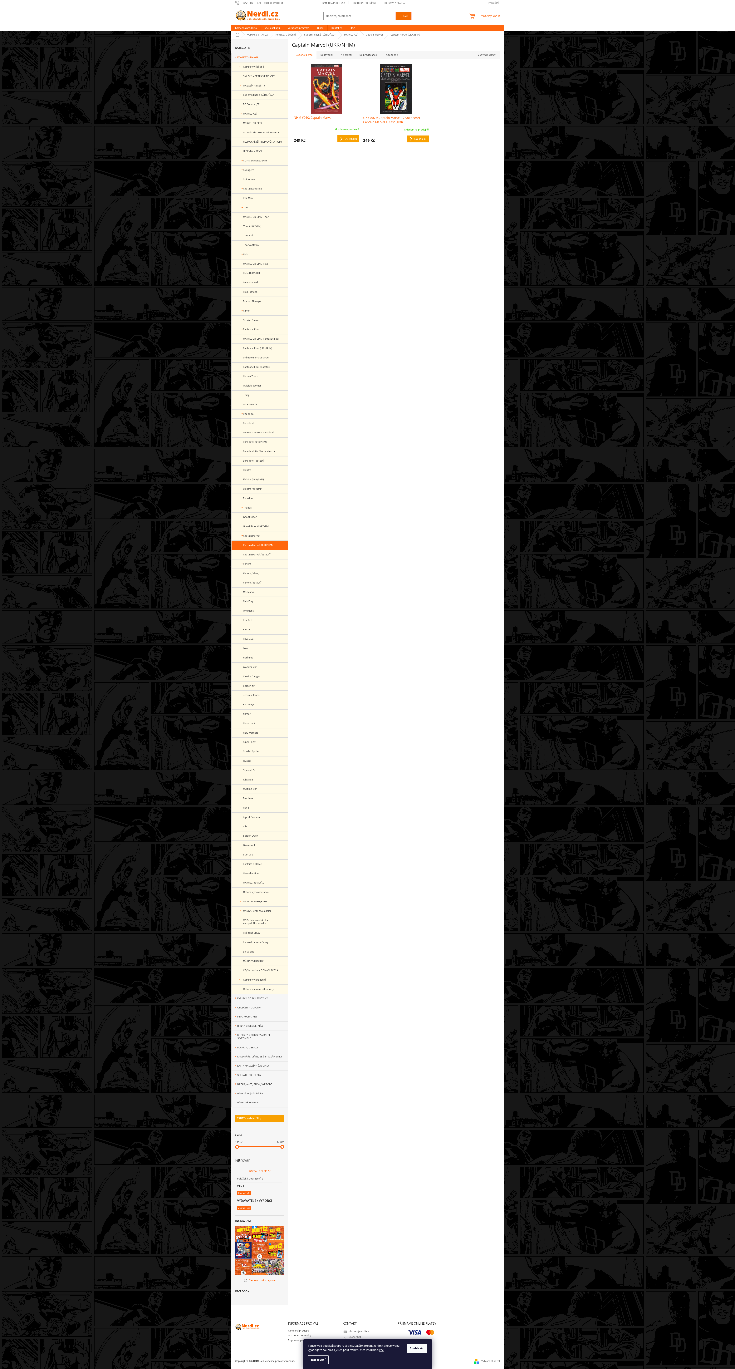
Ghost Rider (250, 517)
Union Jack (249, 723)
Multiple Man (250, 789)
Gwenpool (249, 845)
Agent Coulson (251, 817)
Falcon (247, 630)
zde (381, 1350)
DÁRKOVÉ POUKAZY (248, 1103)
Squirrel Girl (250, 770)
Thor (246, 207)
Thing (246, 395)
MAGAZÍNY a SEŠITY (254, 86)
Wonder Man (250, 667)
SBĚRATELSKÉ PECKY (249, 1075)
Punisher (248, 498)
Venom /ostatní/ (252, 583)
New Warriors (250, 733)
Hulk (245, 254)
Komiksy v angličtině (255, 980)
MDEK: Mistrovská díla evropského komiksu (255, 922)
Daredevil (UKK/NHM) (255, 442)
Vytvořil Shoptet (490, 1361)
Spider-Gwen (250, 836)
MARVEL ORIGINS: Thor (256, 217)
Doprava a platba (394, 3)
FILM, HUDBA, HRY (247, 1017)
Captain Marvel (251, 536)
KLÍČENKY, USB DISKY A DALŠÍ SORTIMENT (253, 1036)
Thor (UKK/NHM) (252, 226)
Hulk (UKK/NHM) (252, 273)
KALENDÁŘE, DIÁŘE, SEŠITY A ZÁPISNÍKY (259, 1057)
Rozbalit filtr (258, 1171)
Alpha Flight (249, 742)
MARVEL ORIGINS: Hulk (255, 264)
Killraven (248, 780)
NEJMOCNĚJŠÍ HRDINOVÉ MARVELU (262, 142)
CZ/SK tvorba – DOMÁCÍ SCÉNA (260, 970)
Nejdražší (346, 55)
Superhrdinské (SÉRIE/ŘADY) (259, 95)
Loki (245, 648)
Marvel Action (251, 873)
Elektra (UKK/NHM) (253, 479)
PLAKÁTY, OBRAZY (247, 1048)
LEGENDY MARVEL (252, 151)
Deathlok (248, 798)
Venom (247, 564)
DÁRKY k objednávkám (250, 1094)
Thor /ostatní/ (251, 245)
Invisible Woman (252, 386)
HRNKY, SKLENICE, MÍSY (250, 1026)
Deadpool (248, 414)
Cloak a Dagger (251, 676)
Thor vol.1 (249, 236)
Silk (245, 827)
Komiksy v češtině (253, 67)
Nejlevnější (327, 55)
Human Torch (250, 376)
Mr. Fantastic (250, 404)
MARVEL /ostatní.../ (253, 883)
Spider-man (249, 179)
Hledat (404, 16)
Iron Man (248, 198)
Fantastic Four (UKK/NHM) (257, 348)
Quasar (247, 761)
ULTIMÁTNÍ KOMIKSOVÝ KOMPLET (262, 133)
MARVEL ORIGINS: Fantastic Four (261, 339)
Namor (247, 714)
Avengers (248, 170)
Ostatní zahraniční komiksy (258, 989)
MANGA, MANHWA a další (257, 911)
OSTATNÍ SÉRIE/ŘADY (255, 902)
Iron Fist (247, 620)
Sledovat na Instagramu (262, 1280)
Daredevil (248, 423)
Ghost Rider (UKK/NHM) (256, 526)
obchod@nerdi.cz (359, 1331)
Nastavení (318, 1360)
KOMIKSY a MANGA (247, 57)
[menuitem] (246, 28)
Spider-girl (249, 686)
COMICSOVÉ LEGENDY (255, 161)
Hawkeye (248, 639)
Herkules (248, 658)
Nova (246, 808)
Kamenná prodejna (333, 3)
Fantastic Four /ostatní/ (256, 367)
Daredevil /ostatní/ (254, 461)
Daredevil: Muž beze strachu (259, 451)
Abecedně (392, 55)
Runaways (249, 705)
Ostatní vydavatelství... (256, 892)
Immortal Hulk (251, 282)
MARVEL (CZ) (250, 114)
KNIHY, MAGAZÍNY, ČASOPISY (253, 1066)
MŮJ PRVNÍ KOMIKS (253, 961)
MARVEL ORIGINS (252, 123)
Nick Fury (248, 601)
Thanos (247, 508)
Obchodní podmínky (364, 3)
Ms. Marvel (249, 592)
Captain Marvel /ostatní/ (257, 555)
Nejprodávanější (369, 55)
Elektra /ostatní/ (252, 489)
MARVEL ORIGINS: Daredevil (258, 433)
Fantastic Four (251, 329)
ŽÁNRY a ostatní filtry (249, 1118)
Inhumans (248, 611)
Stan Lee (248, 855)
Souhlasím (417, 1348)
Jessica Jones (251, 695)
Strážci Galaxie (251, 320)
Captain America (252, 189)
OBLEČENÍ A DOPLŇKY (249, 1008)
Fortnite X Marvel (252, 864)
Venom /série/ (251, 573)
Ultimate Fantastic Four (256, 358)
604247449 (355, 1337)
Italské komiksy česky (255, 942)
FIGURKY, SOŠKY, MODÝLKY (252, 998)
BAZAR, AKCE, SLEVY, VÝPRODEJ (255, 1084)
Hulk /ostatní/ (250, 292)
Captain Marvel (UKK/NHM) (258, 545)
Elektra (247, 470)
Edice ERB (248, 952)
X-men (246, 311)
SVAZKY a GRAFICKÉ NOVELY (259, 76)
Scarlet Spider (251, 751)
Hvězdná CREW (251, 933)
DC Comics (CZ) (251, 104)
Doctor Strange (252, 301)
